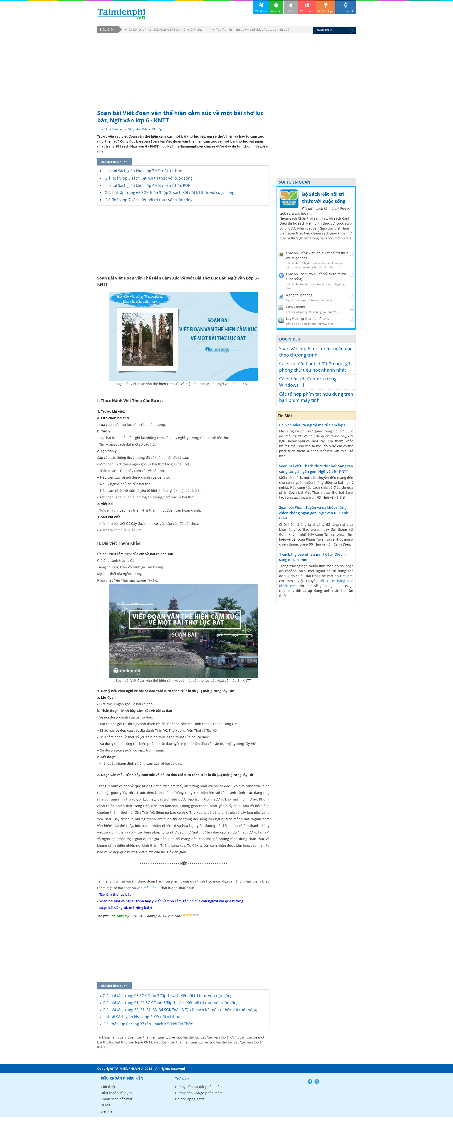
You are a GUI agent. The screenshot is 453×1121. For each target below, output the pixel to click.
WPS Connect (296, 306)
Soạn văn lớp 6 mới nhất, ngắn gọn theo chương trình (316, 351)
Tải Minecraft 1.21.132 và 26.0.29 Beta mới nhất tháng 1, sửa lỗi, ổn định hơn (165, 30)
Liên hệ (106, 1111)
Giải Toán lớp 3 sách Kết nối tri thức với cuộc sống (149, 178)
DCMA (105, 1105)
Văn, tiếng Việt (137, 129)
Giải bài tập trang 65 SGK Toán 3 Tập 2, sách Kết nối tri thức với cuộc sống (169, 192)
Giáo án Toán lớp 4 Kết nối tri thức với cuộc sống (316, 276)
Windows (261, 11)
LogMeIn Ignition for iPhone (308, 318)
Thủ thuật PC (345, 11)
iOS (291, 11)
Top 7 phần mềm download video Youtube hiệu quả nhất (251, 30)
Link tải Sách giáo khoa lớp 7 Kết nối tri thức (143, 170)
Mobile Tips (325, 11)
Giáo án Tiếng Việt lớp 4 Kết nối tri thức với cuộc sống (317, 255)
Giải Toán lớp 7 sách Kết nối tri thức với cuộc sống (149, 199)
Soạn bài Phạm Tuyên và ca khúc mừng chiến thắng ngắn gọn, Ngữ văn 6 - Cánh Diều (313, 512)
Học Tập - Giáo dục (110, 129)
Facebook (310, 1081)
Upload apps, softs (189, 1099)
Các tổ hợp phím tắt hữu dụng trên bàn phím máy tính (316, 397)
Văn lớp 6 (158, 129)
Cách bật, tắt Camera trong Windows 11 (307, 382)
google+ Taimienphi (317, 1081)
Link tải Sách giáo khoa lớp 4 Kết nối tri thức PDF (147, 185)
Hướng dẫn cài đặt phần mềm (198, 1086)
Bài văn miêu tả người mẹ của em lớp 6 (312, 425)
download (121, 13)
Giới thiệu (108, 1086)
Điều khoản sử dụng (117, 1093)
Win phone (307, 11)
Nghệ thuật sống (299, 295)
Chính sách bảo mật (116, 1099)
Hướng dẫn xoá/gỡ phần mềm (198, 1093)
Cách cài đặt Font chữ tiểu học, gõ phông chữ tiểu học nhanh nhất (314, 367)
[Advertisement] (226, 69)
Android (276, 11)
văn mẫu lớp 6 (148, 888)
